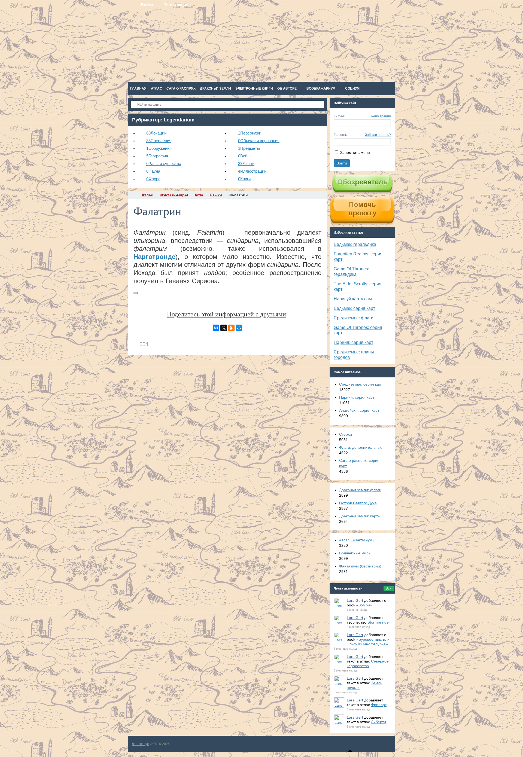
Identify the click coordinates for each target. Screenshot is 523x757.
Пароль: (341, 134)
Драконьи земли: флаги (360, 490)
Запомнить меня (355, 152)
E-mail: (340, 116)
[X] (223, 328)
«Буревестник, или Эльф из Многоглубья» (368, 641)
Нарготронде (154, 256)
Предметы (249, 148)
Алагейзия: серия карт (359, 410)
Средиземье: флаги (353, 318)
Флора (153, 178)
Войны (245, 156)
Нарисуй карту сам (353, 299)
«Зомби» (364, 605)
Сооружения (159, 148)
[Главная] (133, 195)
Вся (388, 588)
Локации (156, 133)
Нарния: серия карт (353, 342)
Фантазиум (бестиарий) (360, 566)
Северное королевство (368, 663)
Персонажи (249, 133)
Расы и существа (163, 163)
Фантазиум (140, 744)
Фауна (153, 171)
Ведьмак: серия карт (354, 308)
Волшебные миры (355, 553)
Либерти (378, 722)
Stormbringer (378, 622)
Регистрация (381, 116)
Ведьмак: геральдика (355, 244)
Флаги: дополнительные (360, 447)
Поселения (158, 140)
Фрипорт (379, 705)
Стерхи (345, 434)
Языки (246, 163)
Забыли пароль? (378, 135)
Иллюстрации (252, 171)
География (157, 156)
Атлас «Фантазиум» (357, 540)
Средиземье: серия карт (361, 384)
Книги (244, 178)
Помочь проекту (362, 208)
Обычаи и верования (258, 140)
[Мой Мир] (239, 328)
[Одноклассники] (231, 328)
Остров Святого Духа (358, 503)
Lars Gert (355, 600)
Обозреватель (362, 182)
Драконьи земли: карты (360, 516)
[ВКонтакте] (216, 328)
